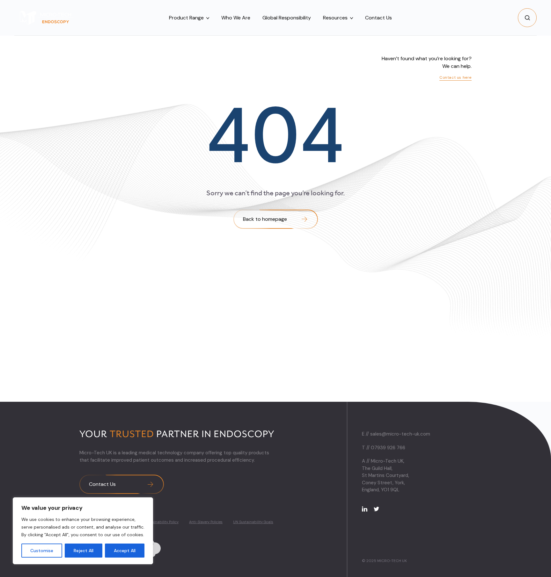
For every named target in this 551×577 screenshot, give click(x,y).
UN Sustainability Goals (253, 522)
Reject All (83, 550)
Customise (41, 550)
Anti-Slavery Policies (206, 522)
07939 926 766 (388, 447)
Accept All (125, 550)
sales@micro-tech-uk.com (400, 434)
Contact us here (455, 77)
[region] (83, 530)
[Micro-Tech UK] (47, 17)
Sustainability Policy (161, 522)
